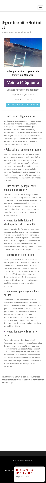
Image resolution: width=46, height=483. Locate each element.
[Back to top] (39, 476)
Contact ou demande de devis (23, 105)
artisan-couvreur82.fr (25, 460)
